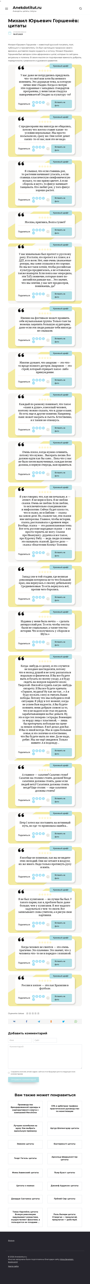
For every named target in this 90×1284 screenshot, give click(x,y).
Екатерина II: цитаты (64, 1144)
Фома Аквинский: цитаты (25, 1172)
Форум (11, 1241)
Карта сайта (13, 1266)
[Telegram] (40, 102)
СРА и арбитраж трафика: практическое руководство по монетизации (64, 1108)
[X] (43, 102)
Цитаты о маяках (25, 1186)
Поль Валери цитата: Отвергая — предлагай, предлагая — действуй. (64, 1217)
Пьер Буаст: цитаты (64, 1172)
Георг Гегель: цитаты (25, 1158)
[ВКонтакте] (33, 102)
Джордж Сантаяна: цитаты (25, 1199)
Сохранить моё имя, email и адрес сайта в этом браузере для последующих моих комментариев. (43, 1073)
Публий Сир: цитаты (64, 1199)
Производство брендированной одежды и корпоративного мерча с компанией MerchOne (25, 1109)
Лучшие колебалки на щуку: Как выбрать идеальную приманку (25, 1128)
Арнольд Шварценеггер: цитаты (65, 1158)
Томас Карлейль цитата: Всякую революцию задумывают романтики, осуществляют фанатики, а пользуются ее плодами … (25, 1217)
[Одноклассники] (36, 102)
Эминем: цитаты (25, 1144)
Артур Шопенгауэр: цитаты (64, 1128)
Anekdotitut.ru (27, 7)
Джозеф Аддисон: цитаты (65, 1186)
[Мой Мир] (33, 105)
